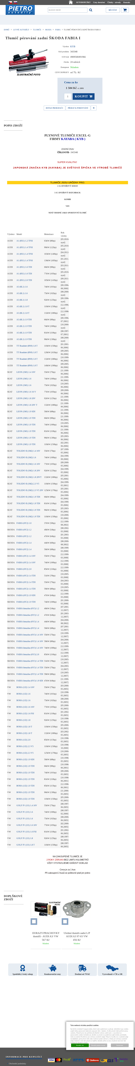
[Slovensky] (15, 2)
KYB (72, 46)
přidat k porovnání (78, 108)
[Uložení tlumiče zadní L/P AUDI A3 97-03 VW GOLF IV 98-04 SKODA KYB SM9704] (77, 909)
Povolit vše (80, 1045)
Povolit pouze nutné (98, 1045)
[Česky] (10, 2)
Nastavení (119, 1045)
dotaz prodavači (54, 108)
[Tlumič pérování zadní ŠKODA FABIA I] (29, 61)
